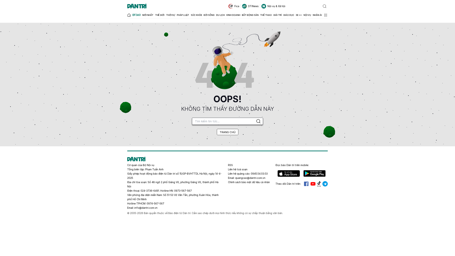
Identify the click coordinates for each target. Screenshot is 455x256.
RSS (230, 165)
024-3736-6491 (150, 190)
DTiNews (253, 6)
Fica (236, 6)
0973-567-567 (183, 190)
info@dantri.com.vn (145, 207)
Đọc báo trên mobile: (292, 165)
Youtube (313, 183)
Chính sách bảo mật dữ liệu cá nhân (249, 182)
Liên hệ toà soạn (237, 169)
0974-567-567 (155, 203)
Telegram (325, 183)
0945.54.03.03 (259, 173)
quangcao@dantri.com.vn (250, 177)
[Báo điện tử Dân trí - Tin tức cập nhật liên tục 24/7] (136, 6)
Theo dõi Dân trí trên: (288, 183)
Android (314, 173)
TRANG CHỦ (227, 132)
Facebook (306, 183)
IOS (289, 173)
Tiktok (319, 183)
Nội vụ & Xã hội (276, 6)
